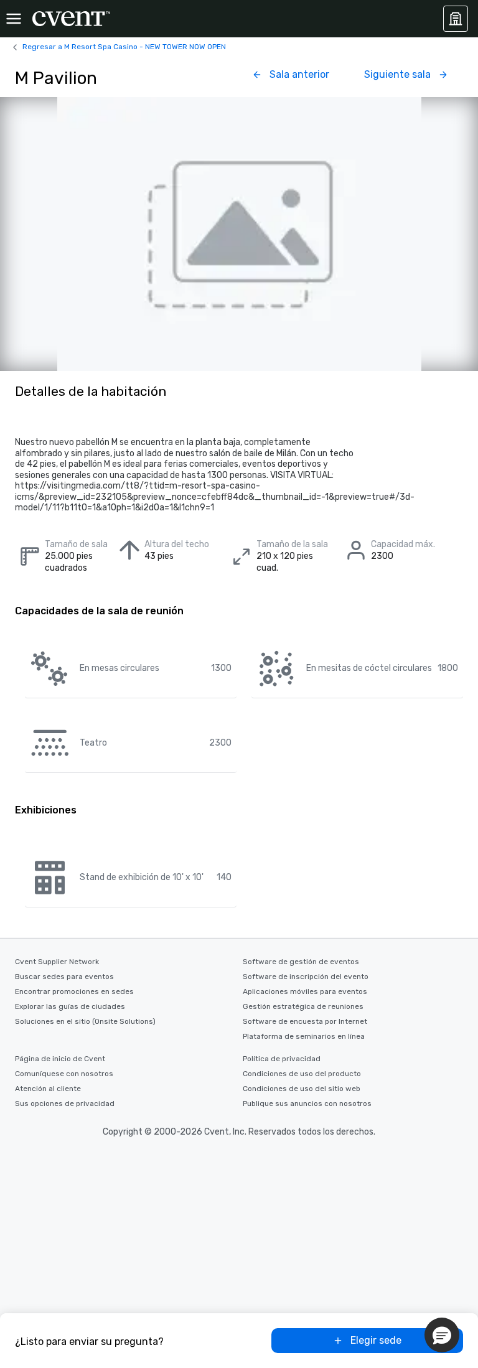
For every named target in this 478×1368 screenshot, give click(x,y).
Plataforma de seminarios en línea (304, 1036)
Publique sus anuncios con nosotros (307, 1103)
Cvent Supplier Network (57, 961)
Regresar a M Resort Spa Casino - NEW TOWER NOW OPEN (124, 46)
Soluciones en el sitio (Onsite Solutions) (85, 1021)
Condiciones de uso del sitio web (301, 1088)
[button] (441, 1335)
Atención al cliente (48, 1088)
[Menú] (13, 18)
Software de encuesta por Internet (305, 1021)
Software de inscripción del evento (305, 976)
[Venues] (455, 19)
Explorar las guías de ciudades (70, 1006)
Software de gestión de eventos (301, 961)
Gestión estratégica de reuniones (303, 1006)
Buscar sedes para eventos (64, 976)
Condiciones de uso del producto (302, 1073)
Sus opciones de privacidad (65, 1103)
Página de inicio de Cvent (60, 1058)
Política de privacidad (282, 1058)
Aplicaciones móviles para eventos (305, 991)
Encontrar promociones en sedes (74, 991)
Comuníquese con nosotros (64, 1073)
